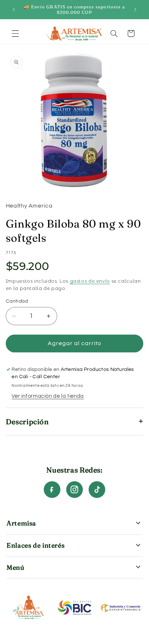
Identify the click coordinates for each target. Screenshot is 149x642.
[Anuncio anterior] (14, 9)
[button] (15, 33)
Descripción (27, 421)
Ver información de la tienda (48, 396)
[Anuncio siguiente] (135, 9)
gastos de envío (90, 281)
